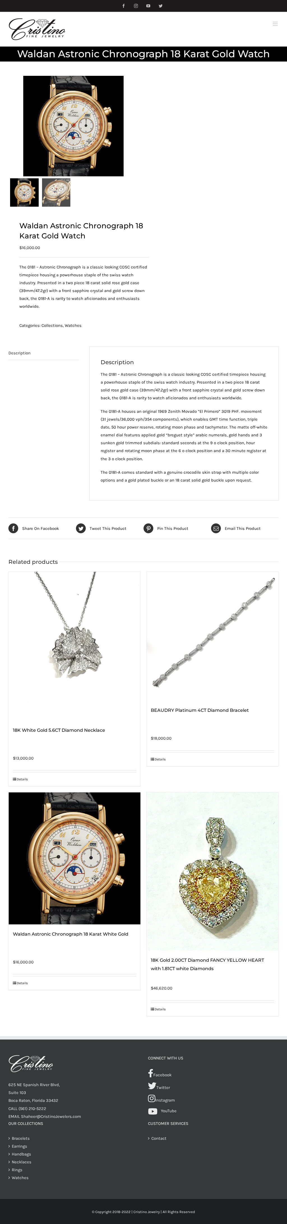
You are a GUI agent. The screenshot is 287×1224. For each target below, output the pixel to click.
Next (134, 126)
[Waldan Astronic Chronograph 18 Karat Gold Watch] (73, 126)
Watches (73, 325)
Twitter (163, 1087)
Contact (158, 1138)
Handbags (21, 1154)
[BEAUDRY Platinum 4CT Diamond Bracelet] (212, 636)
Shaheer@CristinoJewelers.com (51, 1116)
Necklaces (21, 1161)
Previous (12, 126)
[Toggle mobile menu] (276, 24)
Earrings (19, 1146)
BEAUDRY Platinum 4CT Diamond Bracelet (200, 710)
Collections (52, 325)
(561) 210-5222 (32, 1108)
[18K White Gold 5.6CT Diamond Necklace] (74, 646)
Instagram (165, 1100)
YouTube (169, 1110)
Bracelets (21, 1138)
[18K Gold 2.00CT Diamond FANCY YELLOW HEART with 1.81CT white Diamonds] (212, 871)
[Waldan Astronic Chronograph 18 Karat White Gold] (74, 858)
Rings (17, 1169)
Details (22, 779)
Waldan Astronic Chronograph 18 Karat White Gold (70, 934)
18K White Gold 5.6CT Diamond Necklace (59, 730)
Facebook (162, 1074)
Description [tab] (19, 352)
